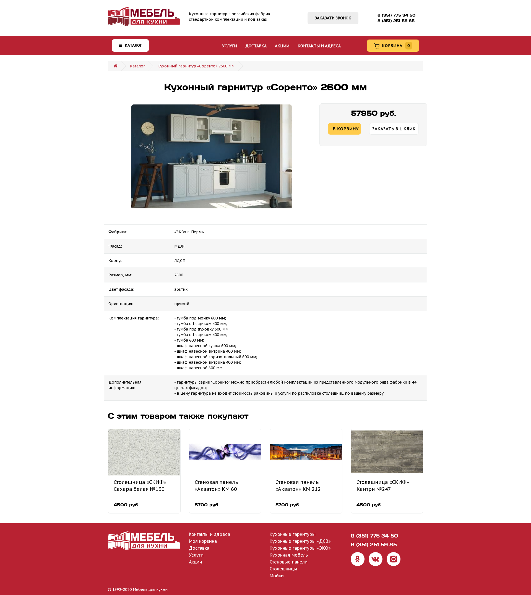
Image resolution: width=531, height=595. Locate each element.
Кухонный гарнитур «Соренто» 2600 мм (196, 66)
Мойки (277, 575)
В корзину (346, 128)
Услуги (229, 45)
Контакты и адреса (319, 45)
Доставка (256, 45)
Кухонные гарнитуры (293, 534)
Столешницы (283, 569)
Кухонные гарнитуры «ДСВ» (300, 541)
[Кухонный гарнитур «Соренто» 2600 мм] (211, 157)
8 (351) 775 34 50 (396, 15)
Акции (282, 45)
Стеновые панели (289, 562)
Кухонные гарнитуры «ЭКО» (300, 548)
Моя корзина (203, 541)
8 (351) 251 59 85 (396, 20)
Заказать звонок (333, 17)
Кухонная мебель (289, 555)
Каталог (133, 45)
